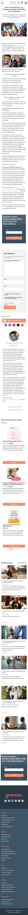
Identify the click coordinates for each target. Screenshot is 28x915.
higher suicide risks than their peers (11, 191)
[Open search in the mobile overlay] (18, 3)
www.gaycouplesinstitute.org (11, 399)
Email (5, 286)
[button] (5, 325)
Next (18, 549)
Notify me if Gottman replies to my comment (12, 294)
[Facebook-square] (9, 801)
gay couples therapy (20, 45)
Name (5, 279)
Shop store (4, 423)
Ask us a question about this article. (12, 260)
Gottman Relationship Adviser (12, 441)
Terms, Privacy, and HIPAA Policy (14, 912)
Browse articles (22, 563)
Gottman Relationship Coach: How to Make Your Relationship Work (14, 483)
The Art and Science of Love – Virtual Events (12, 525)
